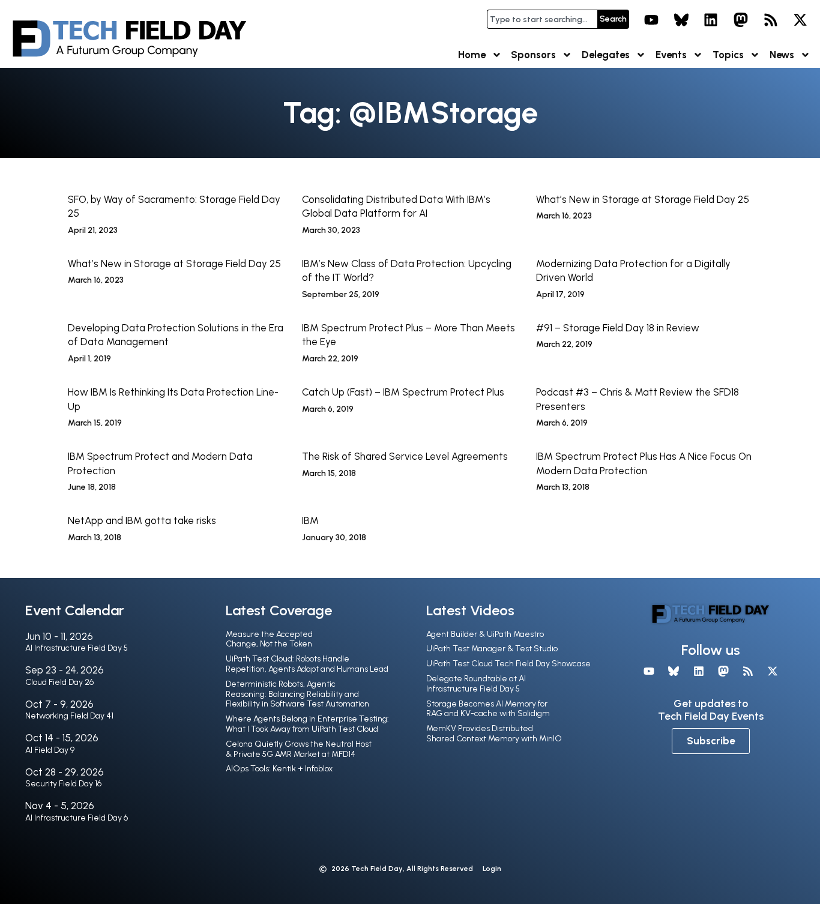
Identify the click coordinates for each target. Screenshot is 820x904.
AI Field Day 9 (49, 750)
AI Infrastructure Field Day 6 (76, 818)
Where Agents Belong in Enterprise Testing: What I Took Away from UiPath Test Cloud (307, 724)
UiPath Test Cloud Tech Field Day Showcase (508, 663)
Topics (728, 55)
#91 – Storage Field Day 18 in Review (617, 328)
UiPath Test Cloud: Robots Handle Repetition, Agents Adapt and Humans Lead (307, 664)
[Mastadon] (741, 20)
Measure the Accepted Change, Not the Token (269, 639)
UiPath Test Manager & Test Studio (492, 648)
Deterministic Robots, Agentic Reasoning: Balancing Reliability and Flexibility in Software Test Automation (297, 694)
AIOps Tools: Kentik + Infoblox (279, 769)
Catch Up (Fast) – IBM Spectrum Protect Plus (403, 392)
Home (472, 55)
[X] (800, 20)
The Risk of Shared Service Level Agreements (405, 456)
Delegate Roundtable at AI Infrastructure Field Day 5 (476, 683)
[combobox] (542, 19)
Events (671, 55)
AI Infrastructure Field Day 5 (76, 648)
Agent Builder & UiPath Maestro (485, 634)
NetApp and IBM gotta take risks (142, 520)
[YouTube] (651, 20)
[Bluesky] (681, 20)
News (782, 55)
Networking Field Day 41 (69, 716)
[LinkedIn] (711, 20)
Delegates (606, 55)
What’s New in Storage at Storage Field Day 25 (642, 199)
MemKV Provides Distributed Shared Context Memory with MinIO (494, 733)
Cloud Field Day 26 (59, 682)
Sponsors (533, 55)
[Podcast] (771, 20)
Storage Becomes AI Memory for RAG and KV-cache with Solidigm (488, 709)
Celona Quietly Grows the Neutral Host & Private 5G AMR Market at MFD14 (299, 749)
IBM (310, 520)
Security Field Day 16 (63, 784)
